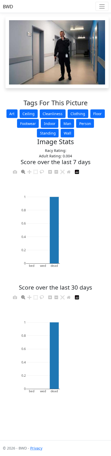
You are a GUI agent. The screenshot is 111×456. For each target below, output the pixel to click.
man (67, 123)
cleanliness (52, 113)
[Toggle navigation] (102, 6)
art (11, 113)
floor (97, 113)
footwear (28, 123)
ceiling (28, 113)
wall (67, 133)
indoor (50, 123)
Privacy (36, 448)
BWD (8, 6)
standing (48, 133)
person (85, 123)
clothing (77, 113)
